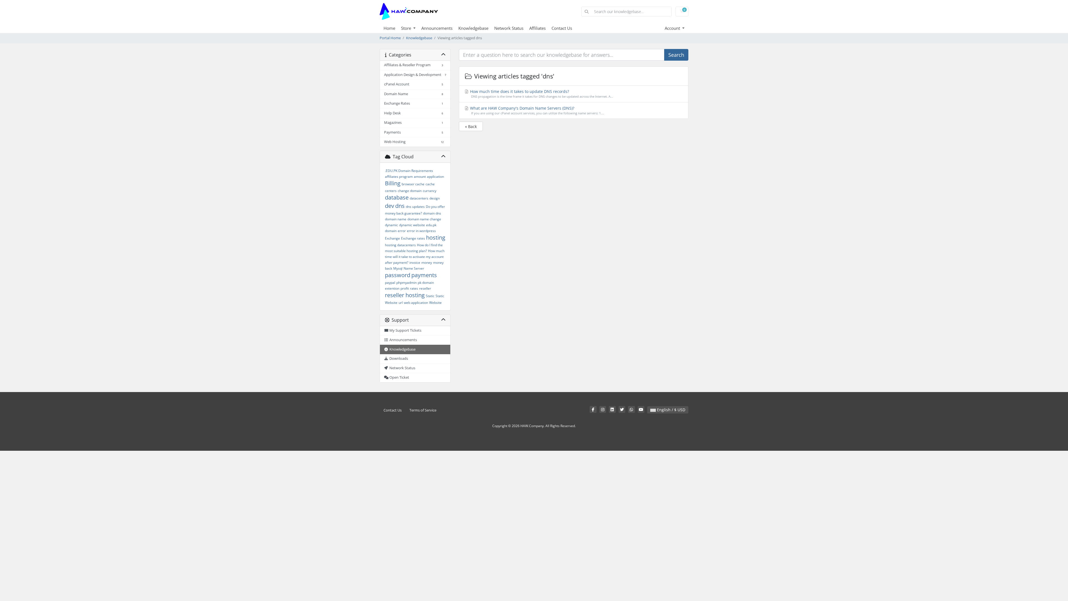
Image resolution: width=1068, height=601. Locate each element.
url (401, 302)
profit (404, 288)
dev (389, 206)
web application (416, 302)
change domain (410, 190)
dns (400, 206)
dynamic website (412, 225)
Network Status (508, 28)
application (435, 176)
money (426, 262)
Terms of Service (422, 410)
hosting (435, 237)
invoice (414, 262)
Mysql (397, 268)
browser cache (413, 184)
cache (430, 184)
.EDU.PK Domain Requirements (409, 170)
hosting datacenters (400, 245)
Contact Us (562, 28)
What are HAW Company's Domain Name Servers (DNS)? (536, 110)
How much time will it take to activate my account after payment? (414, 256)
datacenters (419, 198)
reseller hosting (405, 295)
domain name (395, 219)
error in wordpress (421, 230)
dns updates (415, 206)
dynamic (391, 225)
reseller (425, 288)
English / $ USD (670, 409)
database (397, 197)
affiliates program (399, 176)
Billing (392, 183)
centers (391, 190)
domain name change (424, 219)
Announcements (437, 28)
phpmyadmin (406, 282)
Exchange (392, 238)
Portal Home (390, 38)
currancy (429, 190)
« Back (471, 126)
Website (435, 302)
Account (673, 28)
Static (430, 296)
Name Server (414, 268)
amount (420, 176)
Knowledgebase (473, 28)
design (434, 198)
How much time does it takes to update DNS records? (541, 93)
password (397, 275)
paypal (390, 282)
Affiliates (537, 28)
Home (389, 28)
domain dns (432, 213)
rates (414, 288)
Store (406, 28)
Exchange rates (413, 238)
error (402, 230)
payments (424, 275)
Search (676, 54)
